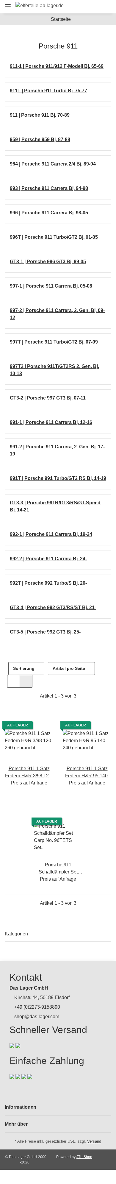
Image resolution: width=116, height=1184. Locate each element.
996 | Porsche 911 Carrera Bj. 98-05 (49, 212)
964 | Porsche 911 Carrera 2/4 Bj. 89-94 (53, 163)
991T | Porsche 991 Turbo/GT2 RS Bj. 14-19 (58, 478)
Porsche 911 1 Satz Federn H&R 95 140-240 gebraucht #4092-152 (87, 772)
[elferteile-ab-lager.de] (39, 5)
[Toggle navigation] (8, 3)
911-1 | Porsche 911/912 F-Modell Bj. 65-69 (57, 66)
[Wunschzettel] (95, 6)
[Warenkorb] (105, 6)
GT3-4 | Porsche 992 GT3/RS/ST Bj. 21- (53, 607)
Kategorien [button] (16, 933)
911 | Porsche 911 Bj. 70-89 (40, 115)
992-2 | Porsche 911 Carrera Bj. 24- (48, 558)
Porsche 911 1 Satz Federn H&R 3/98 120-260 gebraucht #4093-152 (29, 772)
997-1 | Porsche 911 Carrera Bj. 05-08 (51, 285)
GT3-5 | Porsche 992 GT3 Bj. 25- (45, 631)
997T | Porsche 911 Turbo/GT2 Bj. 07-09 (54, 341)
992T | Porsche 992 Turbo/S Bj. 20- (48, 583)
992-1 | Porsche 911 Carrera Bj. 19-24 (51, 534)
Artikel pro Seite (69, 668)
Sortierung (24, 668)
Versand (94, 1141)
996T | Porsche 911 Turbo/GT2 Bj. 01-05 (54, 237)
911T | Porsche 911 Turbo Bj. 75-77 (48, 90)
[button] (73, 6)
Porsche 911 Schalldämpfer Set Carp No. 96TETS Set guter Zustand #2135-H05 (58, 869)
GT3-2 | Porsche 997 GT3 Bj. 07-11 (48, 397)
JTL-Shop (84, 1157)
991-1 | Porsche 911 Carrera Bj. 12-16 (51, 422)
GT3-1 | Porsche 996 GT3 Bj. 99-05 (48, 261)
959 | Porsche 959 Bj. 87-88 (40, 139)
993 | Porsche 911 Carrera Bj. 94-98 (49, 188)
